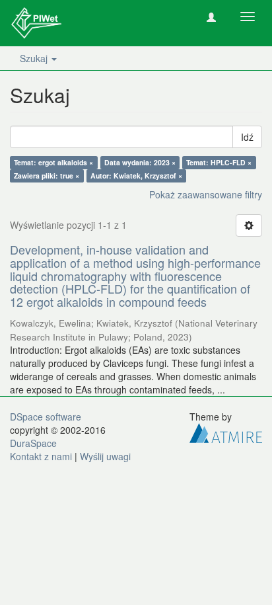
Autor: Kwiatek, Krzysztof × (136, 176)
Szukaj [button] (35, 58)
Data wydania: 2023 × (140, 162)
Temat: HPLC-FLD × (219, 162)
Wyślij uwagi (105, 456)
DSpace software (45, 416)
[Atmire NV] (225, 431)
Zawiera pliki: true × (46, 176)
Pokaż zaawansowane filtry (205, 194)
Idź (247, 136)
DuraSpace (33, 443)
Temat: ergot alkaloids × (53, 162)
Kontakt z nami (41, 456)
